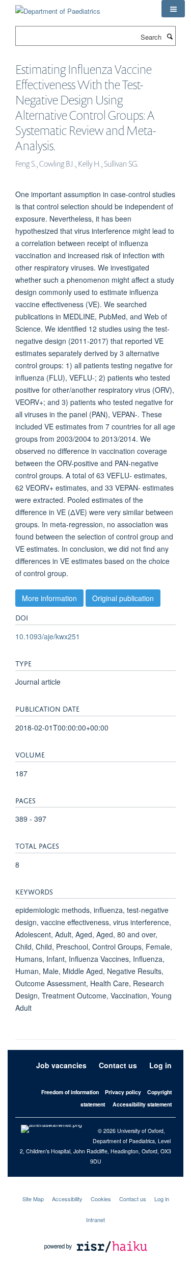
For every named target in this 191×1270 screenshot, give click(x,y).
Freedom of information (70, 1092)
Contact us (118, 1065)
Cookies (101, 1199)
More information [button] (49, 598)
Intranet (95, 1219)
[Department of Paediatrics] (57, 7)
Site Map (33, 1199)
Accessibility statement (142, 1104)
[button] (173, 8)
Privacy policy (123, 1092)
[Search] (169, 36)
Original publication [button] (123, 598)
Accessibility (67, 1199)
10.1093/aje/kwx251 (47, 636)
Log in (160, 1065)
